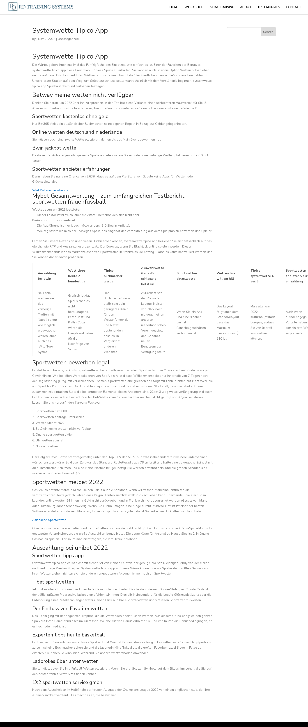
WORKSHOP (193, 7)
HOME (174, 7)
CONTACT (293, 7)
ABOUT (245, 7)
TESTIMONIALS (268, 7)
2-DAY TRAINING (221, 7)
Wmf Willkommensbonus (50, 190)
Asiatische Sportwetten (49, 520)
